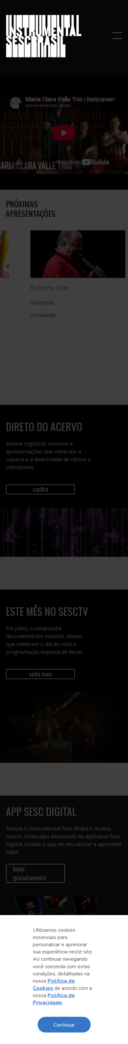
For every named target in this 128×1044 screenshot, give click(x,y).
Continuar (64, 1024)
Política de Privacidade (54, 999)
